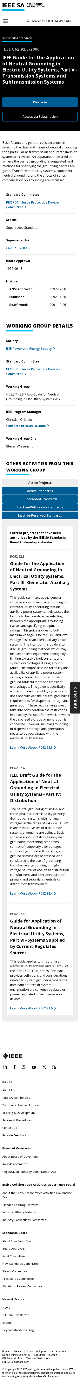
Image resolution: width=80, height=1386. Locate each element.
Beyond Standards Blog (18, 1330)
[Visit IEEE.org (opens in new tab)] (12, 1056)
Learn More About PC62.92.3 (31, 747)
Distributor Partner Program (21, 1105)
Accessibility (59, 1351)
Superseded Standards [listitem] (40, 499)
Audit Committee (13, 1256)
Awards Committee (15, 1164)
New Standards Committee (20, 1263)
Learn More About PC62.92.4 (31, 893)
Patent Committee (14, 1271)
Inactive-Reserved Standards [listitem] (40, 515)
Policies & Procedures (17, 1120)
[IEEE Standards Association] (23, 7)
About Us (8, 1090)
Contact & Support (37, 1351)
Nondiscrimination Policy (16, 1355)
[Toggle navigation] (5, 21)
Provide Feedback (14, 1135)
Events (7, 1322)
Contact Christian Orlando (26, 426)
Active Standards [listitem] (40, 491)
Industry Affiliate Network (19, 1212)
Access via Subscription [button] (40, 116)
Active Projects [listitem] (40, 482)
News (6, 1307)
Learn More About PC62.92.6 (31, 1008)
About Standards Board (18, 1241)
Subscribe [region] (75, 698)
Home (5, 1351)
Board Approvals (13, 1248)
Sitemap (18, 1351)
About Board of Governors (20, 1156)
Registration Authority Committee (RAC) (29, 1171)
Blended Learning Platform (20, 1205)
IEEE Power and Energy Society (29, 348)
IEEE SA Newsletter (15, 1315)
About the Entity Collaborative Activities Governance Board (37, 1195)
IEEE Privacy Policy (12, 1358)
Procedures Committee (18, 1279)
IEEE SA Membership (16, 1097)
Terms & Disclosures (38, 1358)
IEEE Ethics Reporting (45, 1355)
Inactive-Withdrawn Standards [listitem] (40, 507)
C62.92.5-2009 (16, 248)
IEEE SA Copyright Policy (15, 1362)
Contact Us (9, 1128)
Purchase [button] (40, 102)
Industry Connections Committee (24, 1220)
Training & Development (18, 1113)
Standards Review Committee (22, 1286)
